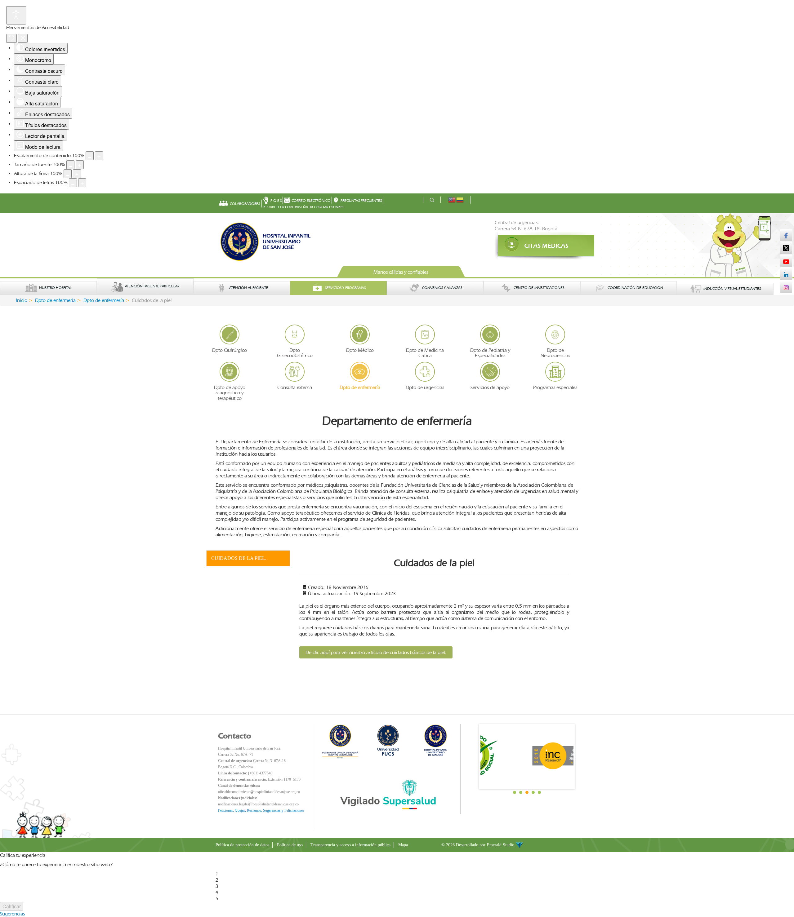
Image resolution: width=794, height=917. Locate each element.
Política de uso (290, 845)
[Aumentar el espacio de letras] (82, 182)
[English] (452, 199)
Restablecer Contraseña (285, 207)
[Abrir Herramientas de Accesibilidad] (16, 15)
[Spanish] (460, 199)
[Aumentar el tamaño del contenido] (99, 155)
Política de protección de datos (242, 845)
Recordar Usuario (327, 207)
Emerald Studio (501, 845)
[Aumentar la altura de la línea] (77, 173)
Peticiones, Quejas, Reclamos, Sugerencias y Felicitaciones (261, 810)
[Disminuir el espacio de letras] (73, 182)
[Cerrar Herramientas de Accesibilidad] (23, 38)
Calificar (11, 906)
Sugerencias (12, 914)
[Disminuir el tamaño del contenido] (90, 155)
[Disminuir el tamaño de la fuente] (70, 164)
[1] (536, 246)
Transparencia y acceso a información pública (350, 845)
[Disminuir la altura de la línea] (68, 173)
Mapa (403, 845)
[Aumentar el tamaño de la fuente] (80, 164)
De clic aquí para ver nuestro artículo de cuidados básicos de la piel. (376, 652)
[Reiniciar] (11, 38)
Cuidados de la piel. (238, 558)
